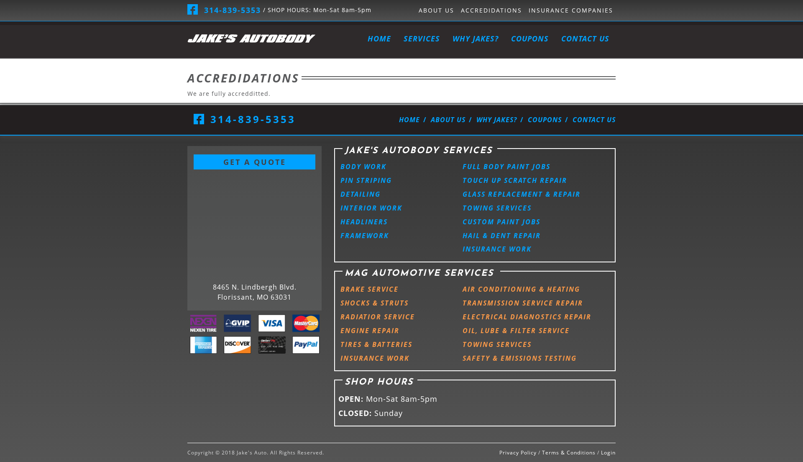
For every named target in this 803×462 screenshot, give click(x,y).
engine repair (369, 330)
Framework (364, 235)
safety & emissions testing (520, 358)
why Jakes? (476, 38)
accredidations (491, 10)
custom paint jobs (501, 221)
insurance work (497, 249)
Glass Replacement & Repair (522, 194)
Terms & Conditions (569, 452)
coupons (530, 38)
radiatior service (377, 316)
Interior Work (371, 208)
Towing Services (497, 208)
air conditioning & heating (521, 289)
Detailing (360, 194)
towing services (497, 344)
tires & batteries (376, 344)
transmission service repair (523, 303)
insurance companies (571, 10)
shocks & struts (374, 303)
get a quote (254, 162)
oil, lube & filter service (516, 330)
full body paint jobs (506, 166)
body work (363, 166)
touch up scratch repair (515, 180)
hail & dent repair (502, 235)
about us (436, 10)
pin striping (366, 180)
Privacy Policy (518, 452)
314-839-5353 (232, 10)
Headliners (364, 221)
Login (608, 452)
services (422, 38)
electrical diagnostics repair (527, 316)
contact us (585, 38)
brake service (369, 289)
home (379, 38)
